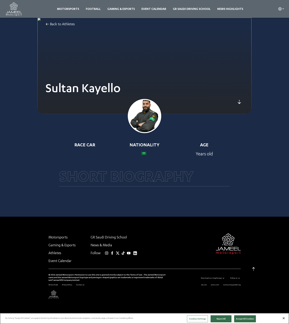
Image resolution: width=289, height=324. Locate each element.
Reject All (221, 319)
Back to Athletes (62, 24)
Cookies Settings (197, 319)
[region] (144, 318)
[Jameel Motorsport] (14, 9)
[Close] (283, 318)
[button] (281, 9)
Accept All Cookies (245, 319)
